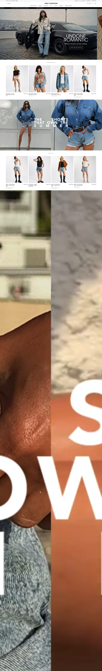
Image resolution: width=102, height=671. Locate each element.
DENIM (40, 5)
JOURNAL (61, 5)
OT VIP (55, 5)
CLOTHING (46, 5)
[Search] (6, 3)
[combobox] (12, 3)
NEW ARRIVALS (33, 5)
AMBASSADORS (68, 5)
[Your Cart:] (95, 3)
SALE (51, 5)
